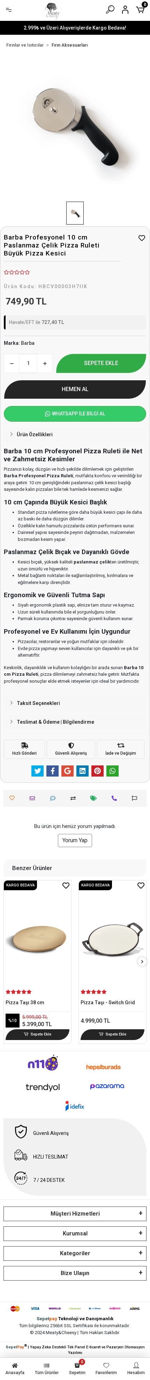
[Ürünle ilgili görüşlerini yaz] (54, 798)
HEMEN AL (75, 389)
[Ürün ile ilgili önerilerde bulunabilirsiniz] (136, 798)
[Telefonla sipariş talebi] (116, 798)
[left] (8, 962)
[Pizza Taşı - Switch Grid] (112, 940)
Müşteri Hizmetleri (75, 1213)
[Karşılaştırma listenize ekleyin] (75, 798)
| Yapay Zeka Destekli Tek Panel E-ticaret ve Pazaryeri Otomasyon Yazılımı (75, 1349)
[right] (142, 962)
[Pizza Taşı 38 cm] (37, 940)
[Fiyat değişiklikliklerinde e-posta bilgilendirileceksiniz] (95, 798)
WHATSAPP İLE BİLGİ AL (78, 413)
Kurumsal (75, 1233)
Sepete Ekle (41, 1034)
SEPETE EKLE (101, 363)
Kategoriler (75, 1253)
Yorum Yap (75, 840)
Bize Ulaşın (75, 1273)
